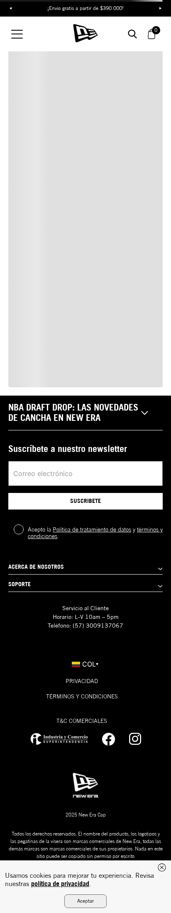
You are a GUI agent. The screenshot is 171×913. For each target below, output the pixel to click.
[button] (85, 413)
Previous (10, 8)
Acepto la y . (95, 532)
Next (160, 8)
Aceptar (85, 901)
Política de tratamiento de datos (92, 529)
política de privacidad (60, 883)
